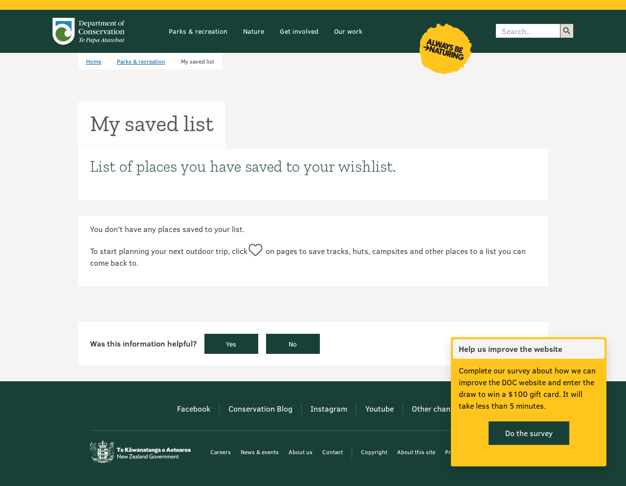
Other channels (438, 408)
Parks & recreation (198, 31)
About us (301, 452)
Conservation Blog (260, 408)
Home (93, 61)
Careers (220, 452)
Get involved (299, 31)
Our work (348, 31)
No (293, 343)
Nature (253, 31)
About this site (416, 452)
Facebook (193, 408)
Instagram (329, 408)
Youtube (379, 408)
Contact (332, 452)
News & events (260, 452)
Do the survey (529, 433)
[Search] (567, 30)
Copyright (374, 452)
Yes (231, 343)
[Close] (597, 349)
